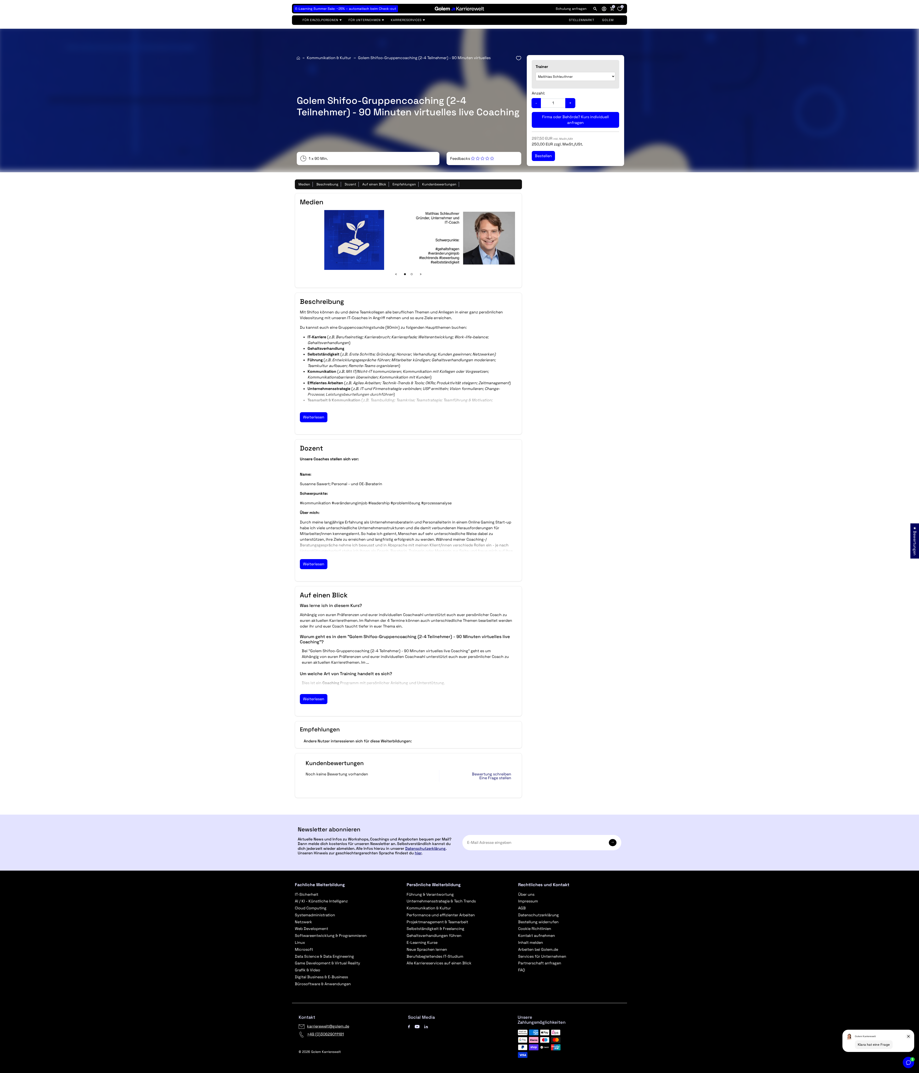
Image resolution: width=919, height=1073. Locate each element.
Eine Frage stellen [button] (495, 778)
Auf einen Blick (374, 184)
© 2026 (320, 1052)
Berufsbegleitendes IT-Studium (435, 956)
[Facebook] (409, 1026)
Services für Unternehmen (542, 956)
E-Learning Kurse (422, 942)
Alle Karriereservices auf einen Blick (439, 963)
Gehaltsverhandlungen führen (434, 935)
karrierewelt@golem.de (328, 1026)
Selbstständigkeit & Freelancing (435, 928)
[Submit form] (612, 842)
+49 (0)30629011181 (325, 1034)
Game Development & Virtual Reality (327, 963)
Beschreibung (327, 184)
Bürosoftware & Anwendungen (323, 983)
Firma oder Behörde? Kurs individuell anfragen (575, 119)
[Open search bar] (595, 9)
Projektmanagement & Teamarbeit (437, 921)
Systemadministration (315, 914)
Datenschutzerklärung (425, 848)
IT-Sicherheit (306, 894)
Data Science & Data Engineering (324, 956)
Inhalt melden (530, 942)
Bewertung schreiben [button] (491, 774)
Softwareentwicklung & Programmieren (331, 935)
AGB (522, 908)
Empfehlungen (404, 184)
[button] (604, 8)
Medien (304, 184)
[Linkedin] (426, 1026)
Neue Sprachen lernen (427, 949)
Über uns (526, 894)
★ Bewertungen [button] (914, 540)
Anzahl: (538, 93)
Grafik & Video (307, 970)
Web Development (311, 928)
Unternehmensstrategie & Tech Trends (441, 901)
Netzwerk (303, 921)
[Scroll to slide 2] (412, 274)
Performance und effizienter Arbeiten (441, 914)
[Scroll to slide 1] (405, 274)
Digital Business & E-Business (321, 976)
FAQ (521, 970)
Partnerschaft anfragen (539, 963)
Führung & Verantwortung (430, 894)
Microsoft (304, 949)
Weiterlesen (313, 417)
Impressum (528, 901)
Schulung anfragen (571, 8)
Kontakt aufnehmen (536, 935)
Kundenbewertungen (439, 184)
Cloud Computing (310, 908)
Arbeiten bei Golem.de (538, 949)
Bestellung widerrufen (538, 921)
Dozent (350, 184)
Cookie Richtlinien (534, 928)
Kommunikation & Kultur (329, 57)
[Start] (298, 58)
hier (418, 853)
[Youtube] (417, 1026)
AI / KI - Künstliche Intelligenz (321, 901)
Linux (300, 942)
